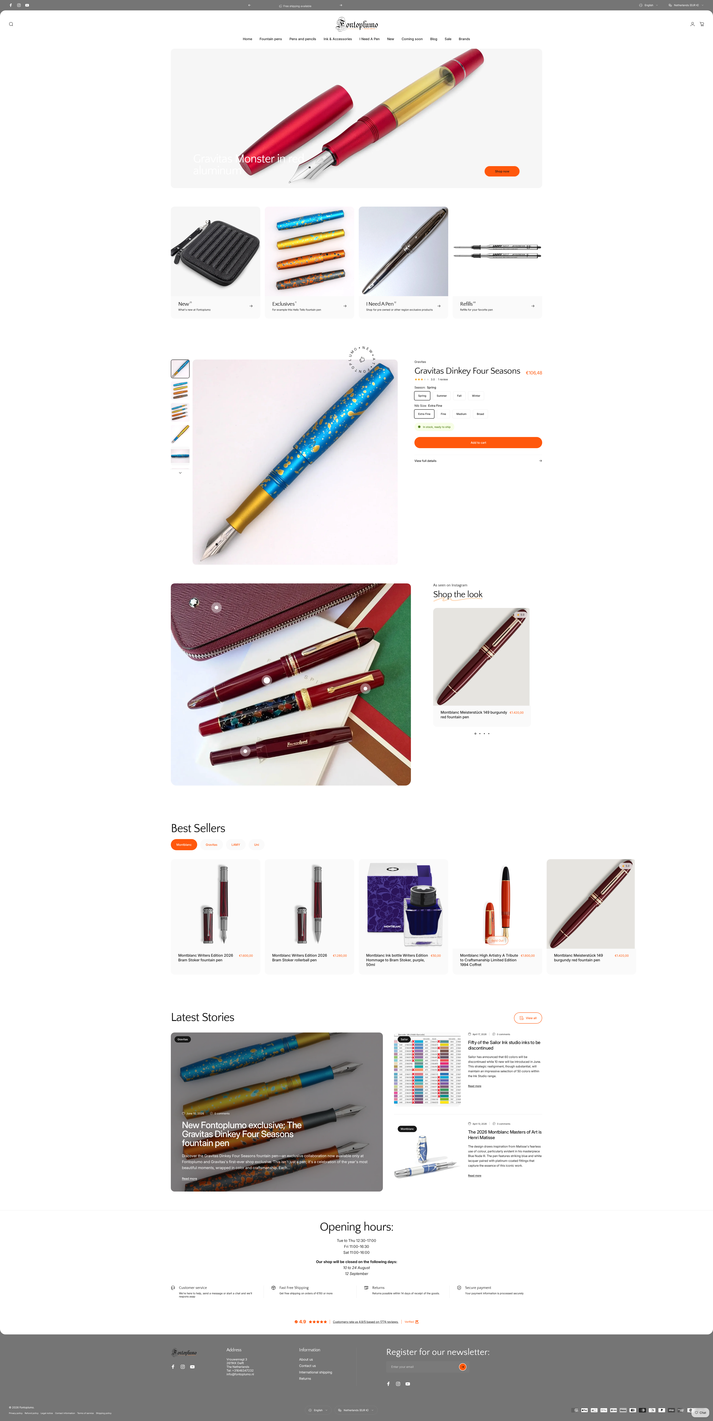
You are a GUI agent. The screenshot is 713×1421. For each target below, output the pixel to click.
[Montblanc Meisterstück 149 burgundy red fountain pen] (482, 657)
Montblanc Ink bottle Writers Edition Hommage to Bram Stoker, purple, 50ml (397, 960)
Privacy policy (15, 1413)
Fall (459, 395)
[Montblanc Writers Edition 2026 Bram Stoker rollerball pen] (309, 904)
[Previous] (249, 5)
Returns (305, 1379)
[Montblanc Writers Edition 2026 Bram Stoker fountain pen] (215, 904)
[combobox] (648, 5)
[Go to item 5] (180, 456)
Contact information (65, 1413)
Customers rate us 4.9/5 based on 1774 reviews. (365, 1322)
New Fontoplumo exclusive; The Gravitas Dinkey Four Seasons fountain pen (242, 1133)
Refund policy (31, 1413)
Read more (189, 1178)
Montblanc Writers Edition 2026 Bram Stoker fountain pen (205, 957)
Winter (476, 395)
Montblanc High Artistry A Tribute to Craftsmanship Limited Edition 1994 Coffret (489, 960)
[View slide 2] (480, 733)
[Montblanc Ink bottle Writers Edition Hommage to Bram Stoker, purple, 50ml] (403, 904)
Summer (442, 395)
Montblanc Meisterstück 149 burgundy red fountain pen (578, 957)
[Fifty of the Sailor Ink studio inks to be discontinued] (427, 1069)
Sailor (404, 1039)
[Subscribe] (462, 1367)
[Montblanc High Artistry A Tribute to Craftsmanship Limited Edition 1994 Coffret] (497, 904)
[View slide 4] (489, 733)
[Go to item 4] (180, 434)
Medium (461, 413)
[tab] (184, 844)
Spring (422, 395)
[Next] (341, 5)
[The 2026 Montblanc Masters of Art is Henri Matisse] (427, 1157)
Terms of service (85, 1413)
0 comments (221, 1113)
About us (306, 1359)
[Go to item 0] (180, 369)
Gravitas (420, 362)
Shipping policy (103, 1413)
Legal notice (47, 1413)
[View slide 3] (484, 733)
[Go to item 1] (180, 390)
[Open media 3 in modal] (295, 462)
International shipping (315, 1372)
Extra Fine (424, 413)
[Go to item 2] (180, 412)
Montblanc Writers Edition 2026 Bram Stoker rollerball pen (299, 957)
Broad (480, 413)
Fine (443, 413)
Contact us (307, 1366)
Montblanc (407, 1128)
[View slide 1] (475, 733)
